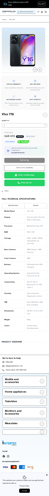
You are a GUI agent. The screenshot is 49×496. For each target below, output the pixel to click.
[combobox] (26, 12)
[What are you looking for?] (18, 12)
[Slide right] (40, 70)
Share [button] (7, 191)
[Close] (47, 475)
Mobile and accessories (12, 381)
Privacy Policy (24, 486)
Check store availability (24, 168)
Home (4, 20)
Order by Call (26, 183)
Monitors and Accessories (13, 413)
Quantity (5, 121)
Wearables (11, 423)
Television (11, 401)
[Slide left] (35, 70)
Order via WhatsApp (26, 175)
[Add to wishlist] (45, 115)
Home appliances (15, 392)
